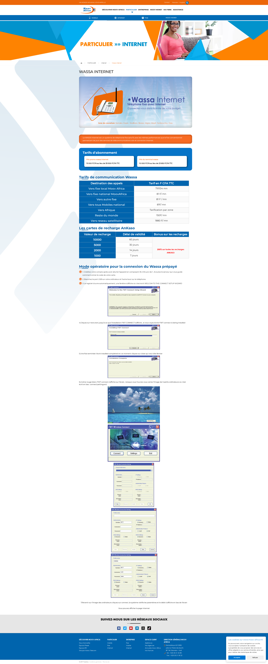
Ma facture (149, 650)
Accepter (237, 657)
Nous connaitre (84, 643)
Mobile (94, 18)
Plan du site (106, 662)
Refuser (255, 657)
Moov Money (156, 10)
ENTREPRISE (143, 10)
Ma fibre (167, 10)
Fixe (146, 18)
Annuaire (148, 648)
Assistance (178, 10)
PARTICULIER (131, 10)
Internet (121, 18)
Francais (175, 2)
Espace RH (83, 648)
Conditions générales (95, 662)
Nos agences (149, 645)
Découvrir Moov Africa (113, 10)
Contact (167, 2)
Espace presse (84, 645)
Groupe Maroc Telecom (87, 650)
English (182, 2)
